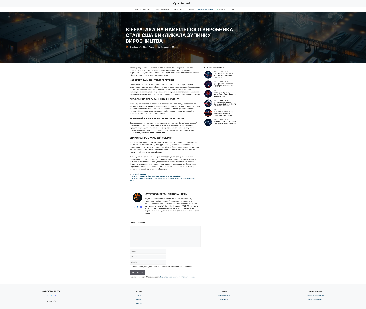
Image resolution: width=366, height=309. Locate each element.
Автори (138, 299)
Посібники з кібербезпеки (141, 9)
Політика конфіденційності (315, 295)
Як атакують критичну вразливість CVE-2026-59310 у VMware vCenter (225, 94)
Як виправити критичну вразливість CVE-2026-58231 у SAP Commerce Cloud (225, 104)
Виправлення (224, 299)
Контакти (139, 303)
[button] (233, 9)
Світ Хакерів (177, 9)
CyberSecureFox (183, 3)
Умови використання (315, 299)
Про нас (138, 295)
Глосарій (191, 9)
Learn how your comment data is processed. (177, 277)
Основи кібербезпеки (161, 9)
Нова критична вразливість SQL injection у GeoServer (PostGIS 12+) (224, 75)
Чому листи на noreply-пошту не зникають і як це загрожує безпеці (225, 123)
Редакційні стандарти (224, 295)
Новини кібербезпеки (205, 9)
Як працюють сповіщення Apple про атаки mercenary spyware (224, 85)
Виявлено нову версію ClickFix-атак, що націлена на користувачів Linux (156, 176)
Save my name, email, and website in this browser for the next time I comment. (162, 267)
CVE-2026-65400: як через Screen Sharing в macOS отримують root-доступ (224, 113)
